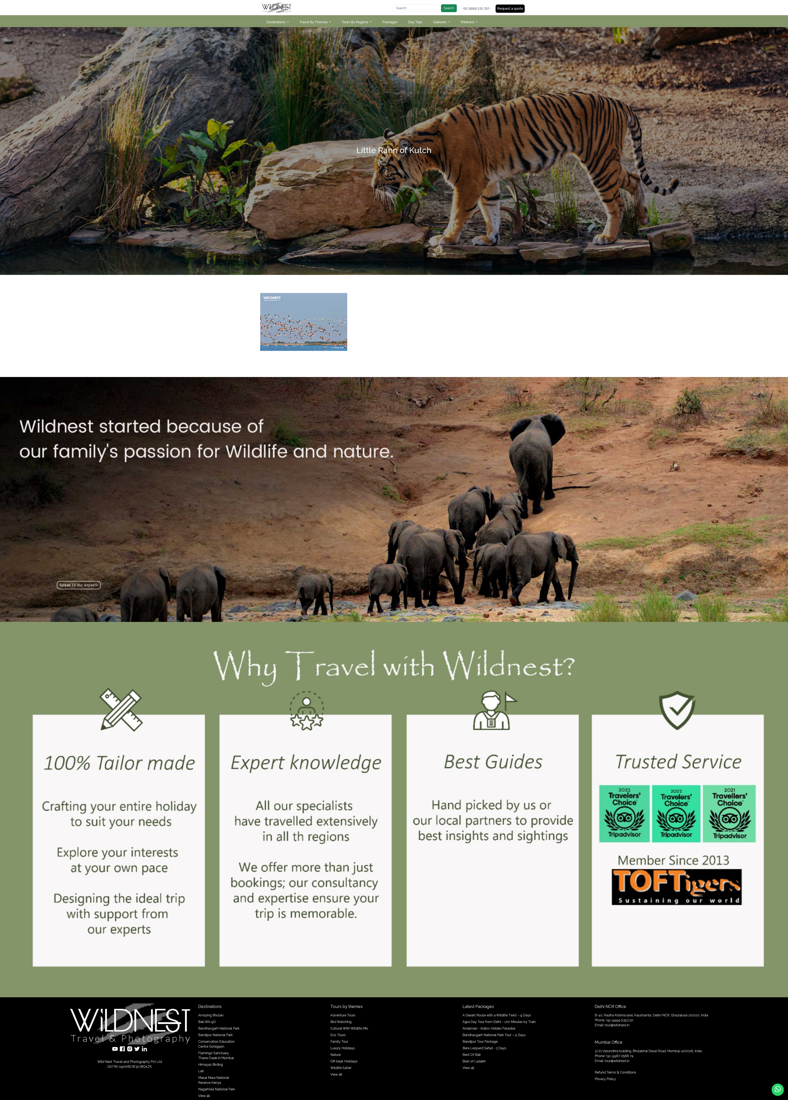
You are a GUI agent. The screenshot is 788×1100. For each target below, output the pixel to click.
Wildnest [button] (467, 22)
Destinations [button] (276, 22)
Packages (389, 22)
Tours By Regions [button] (355, 22)
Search (449, 8)
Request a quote (510, 8)
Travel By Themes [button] (314, 22)
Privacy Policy (605, 1079)
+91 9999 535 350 (476, 8)
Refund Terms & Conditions (615, 1072)
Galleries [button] (440, 22)
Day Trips (415, 22)
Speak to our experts (79, 585)
